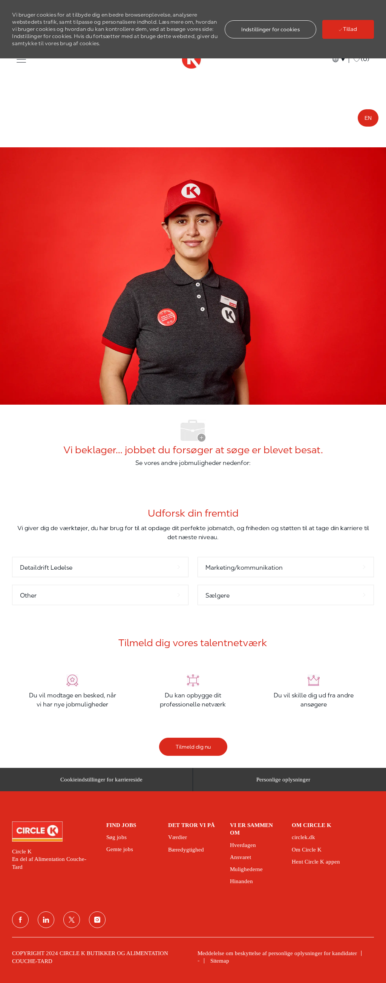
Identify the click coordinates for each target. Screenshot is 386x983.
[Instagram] (97, 919)
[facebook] (20, 919)
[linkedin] (46, 919)
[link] (54, 831)
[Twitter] (71, 919)
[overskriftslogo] (193, 59)
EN (368, 118)
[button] (270, 29)
